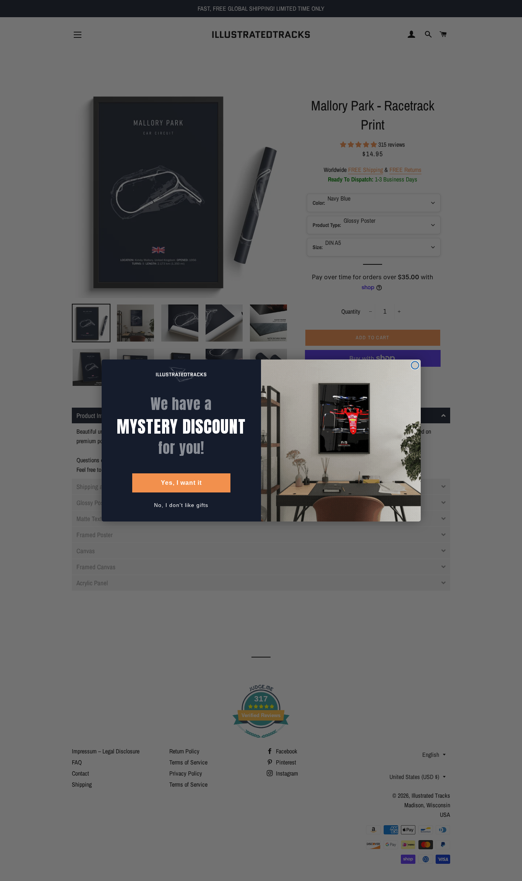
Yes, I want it (181, 482)
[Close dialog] (415, 365)
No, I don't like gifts (181, 505)
